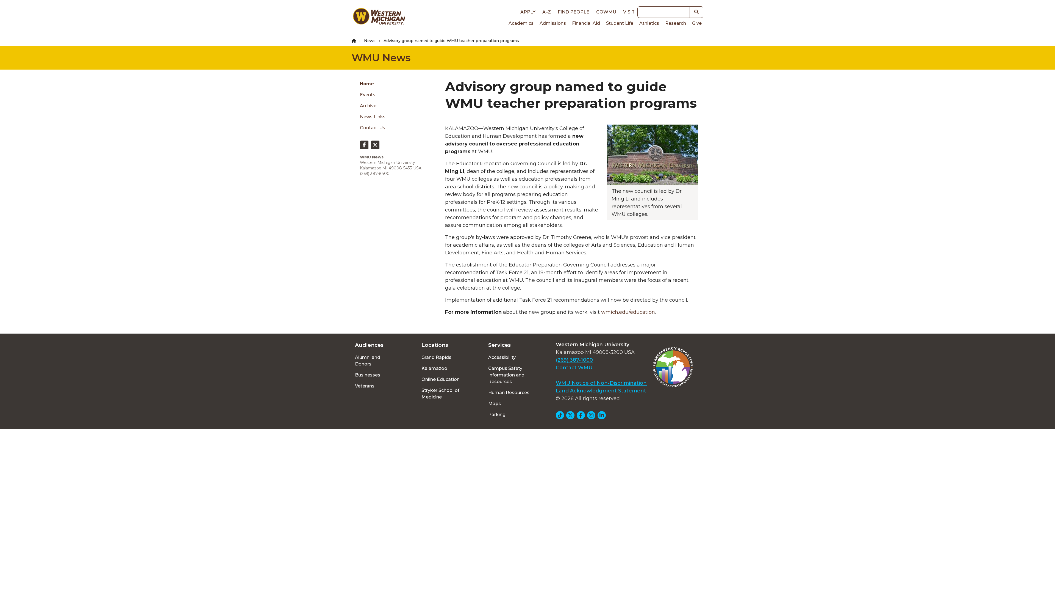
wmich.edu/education (628, 312)
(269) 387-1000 (574, 360)
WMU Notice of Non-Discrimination (601, 383)
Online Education (440, 379)
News (370, 40)
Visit (629, 12)
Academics (521, 23)
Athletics (649, 23)
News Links (372, 116)
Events (367, 94)
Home (367, 83)
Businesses (367, 375)
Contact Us (372, 127)
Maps (494, 403)
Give (697, 23)
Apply (527, 12)
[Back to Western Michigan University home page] (379, 18)
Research (675, 23)
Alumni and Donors (367, 361)
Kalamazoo (434, 368)
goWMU (606, 12)
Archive (368, 105)
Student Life (619, 23)
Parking (497, 414)
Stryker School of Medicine (440, 394)
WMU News (381, 58)
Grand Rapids (436, 357)
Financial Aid (586, 23)
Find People (573, 12)
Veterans (364, 386)
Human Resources (508, 392)
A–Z (546, 12)
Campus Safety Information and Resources (506, 375)
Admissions (553, 23)
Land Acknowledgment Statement (601, 391)
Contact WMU (574, 368)
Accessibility (502, 357)
